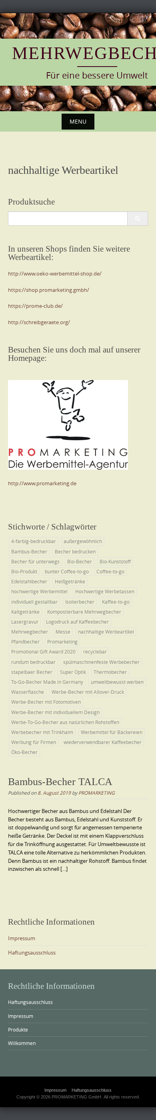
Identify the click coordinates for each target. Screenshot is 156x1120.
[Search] (137, 218)
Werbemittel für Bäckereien (111, 732)
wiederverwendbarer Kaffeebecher (103, 742)
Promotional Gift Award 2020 (43, 651)
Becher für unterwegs (35, 561)
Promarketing (62, 641)
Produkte (18, 1029)
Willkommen (22, 1043)
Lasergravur (24, 621)
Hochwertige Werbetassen (104, 591)
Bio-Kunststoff (115, 561)
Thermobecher (110, 672)
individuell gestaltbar (34, 601)
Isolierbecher (79, 601)
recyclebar (95, 651)
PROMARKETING (96, 792)
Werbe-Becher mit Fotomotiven (46, 702)
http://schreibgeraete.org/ (39, 322)
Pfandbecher (25, 641)
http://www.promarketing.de (42, 483)
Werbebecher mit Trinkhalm (42, 732)
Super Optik (73, 672)
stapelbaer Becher (31, 672)
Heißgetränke (70, 581)
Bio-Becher (79, 561)
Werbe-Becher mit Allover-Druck (88, 692)
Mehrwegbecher (29, 631)
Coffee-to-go (110, 571)
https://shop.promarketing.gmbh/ (48, 289)
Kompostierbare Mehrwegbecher (84, 611)
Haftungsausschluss (32, 952)
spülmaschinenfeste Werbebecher (101, 662)
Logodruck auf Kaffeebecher (77, 621)
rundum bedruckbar (33, 662)
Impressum (21, 938)
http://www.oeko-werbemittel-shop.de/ (55, 273)
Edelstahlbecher (29, 581)
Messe (63, 631)
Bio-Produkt (24, 571)
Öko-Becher (24, 752)
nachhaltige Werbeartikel (106, 631)
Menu (78, 121)
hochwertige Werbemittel (39, 591)
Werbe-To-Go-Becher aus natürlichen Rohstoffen (65, 722)
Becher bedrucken (75, 551)
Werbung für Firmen (33, 742)
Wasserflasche (27, 692)
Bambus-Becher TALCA (60, 781)
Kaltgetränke (25, 611)
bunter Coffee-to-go (67, 571)
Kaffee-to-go (116, 601)
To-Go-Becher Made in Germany (47, 682)
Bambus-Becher (29, 551)
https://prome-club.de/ (35, 305)
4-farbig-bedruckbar (33, 541)
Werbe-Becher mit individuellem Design (55, 712)
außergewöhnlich (83, 541)
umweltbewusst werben (117, 682)
